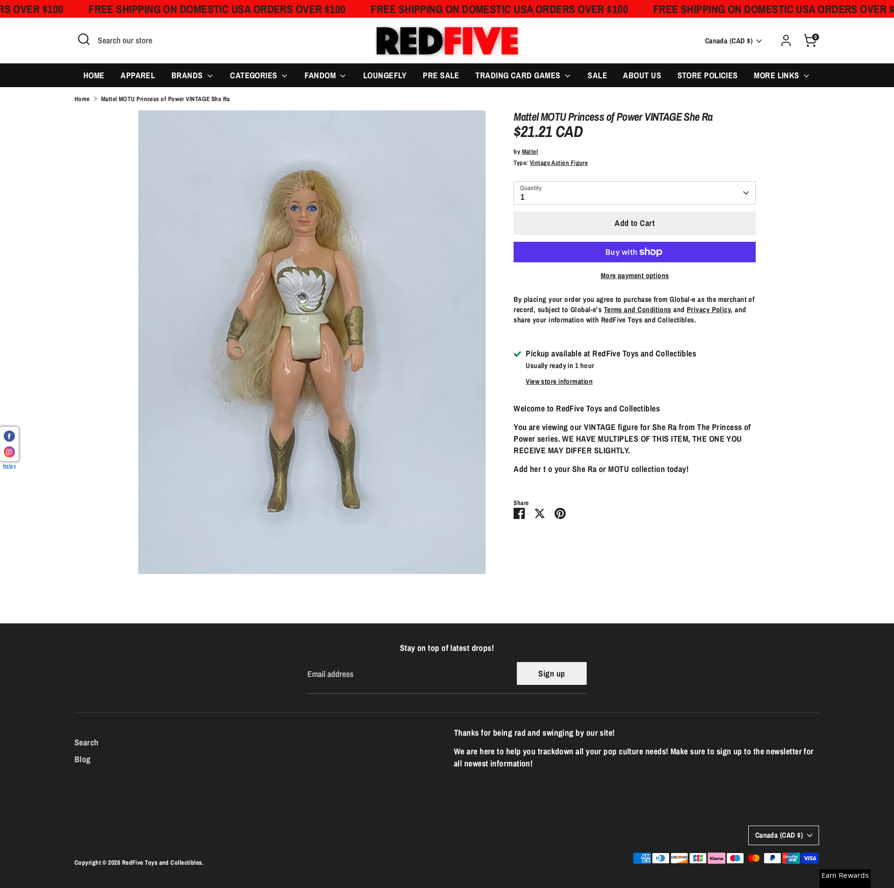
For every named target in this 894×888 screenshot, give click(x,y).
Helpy (9, 465)
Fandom (321, 75)
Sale (597, 75)
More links (777, 75)
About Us (642, 75)
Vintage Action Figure (559, 162)
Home (94, 75)
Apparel (138, 75)
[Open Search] (83, 39)
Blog (82, 759)
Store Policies (707, 75)
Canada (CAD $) (728, 41)
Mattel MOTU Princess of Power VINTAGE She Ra (165, 99)
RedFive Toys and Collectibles (162, 862)
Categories (254, 75)
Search (86, 742)
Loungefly (385, 75)
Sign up (551, 673)
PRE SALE (441, 75)
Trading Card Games (518, 75)
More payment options (635, 275)
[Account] (786, 40)
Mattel (530, 151)
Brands (188, 75)
